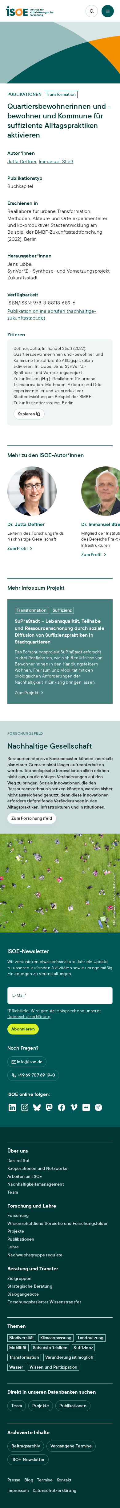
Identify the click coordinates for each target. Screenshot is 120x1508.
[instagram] (25, 1107)
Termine (45, 1480)
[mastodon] (49, 1107)
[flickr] (86, 1107)
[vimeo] (74, 1107)
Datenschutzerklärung (28, 1016)
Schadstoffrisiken (50, 1347)
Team (12, 1192)
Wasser (16, 1367)
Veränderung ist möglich (69, 1357)
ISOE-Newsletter (28, 1459)
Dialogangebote (23, 1294)
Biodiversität (21, 1337)
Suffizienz (83, 1347)
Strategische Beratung (29, 1286)
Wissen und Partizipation (54, 1367)
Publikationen (20, 1239)
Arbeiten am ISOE (24, 1176)
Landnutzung (91, 1337)
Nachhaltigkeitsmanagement (35, 1184)
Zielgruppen (19, 1278)
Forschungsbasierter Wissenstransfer (44, 1302)
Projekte (15, 1231)
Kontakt (64, 1480)
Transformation (24, 1357)
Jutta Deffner (21, 161)
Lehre (13, 1247)
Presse (14, 1480)
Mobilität (18, 1347)
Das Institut (18, 1160)
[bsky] (37, 1107)
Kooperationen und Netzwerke (37, 1168)
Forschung (18, 1215)
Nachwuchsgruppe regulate (35, 1255)
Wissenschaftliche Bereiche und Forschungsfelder (57, 1223)
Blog (28, 1480)
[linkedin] (12, 1107)
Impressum (18, 1490)
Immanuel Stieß (56, 161)
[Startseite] (29, 11)
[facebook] (61, 1107)
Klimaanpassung (56, 1337)
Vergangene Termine (71, 1446)
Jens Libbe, (20, 264)
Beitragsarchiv (25, 1446)
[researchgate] (98, 1107)
